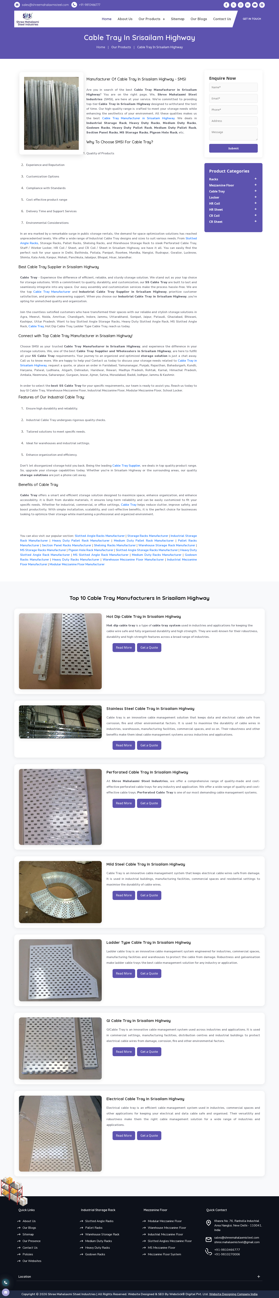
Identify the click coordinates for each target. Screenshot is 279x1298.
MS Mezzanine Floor (161, 1248)
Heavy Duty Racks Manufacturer (75, 560)
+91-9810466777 (227, 1250)
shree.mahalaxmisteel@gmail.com (237, 1242)
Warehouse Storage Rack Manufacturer (166, 545)
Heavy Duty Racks (97, 1248)
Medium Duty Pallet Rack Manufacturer (143, 541)
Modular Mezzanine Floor (165, 1221)
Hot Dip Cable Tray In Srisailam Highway (143, 616)
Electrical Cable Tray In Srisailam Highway (145, 1098)
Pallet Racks (93, 1228)
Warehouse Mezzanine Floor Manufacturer (132, 560)
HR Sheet (216, 209)
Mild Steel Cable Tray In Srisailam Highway (145, 864)
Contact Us (222, 19)
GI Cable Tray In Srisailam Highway (138, 1020)
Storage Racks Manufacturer (147, 536)
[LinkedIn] (248, 5)
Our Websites (32, 1261)
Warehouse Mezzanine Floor (167, 1228)
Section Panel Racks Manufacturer (66, 545)
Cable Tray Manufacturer (51, 292)
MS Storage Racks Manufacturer (43, 550)
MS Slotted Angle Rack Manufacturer (100, 555)
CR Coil (214, 216)
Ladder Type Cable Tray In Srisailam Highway (148, 942)
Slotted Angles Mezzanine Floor (170, 1241)
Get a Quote (149, 647)
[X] (233, 5)
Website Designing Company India (233, 1294)
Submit (233, 148)
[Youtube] (255, 5)
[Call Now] (5, 1279)
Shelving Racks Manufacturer (114, 545)
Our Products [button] (150, 19)
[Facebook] (226, 5)
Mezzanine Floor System (164, 1254)
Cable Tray (36, 326)
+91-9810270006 (227, 1254)
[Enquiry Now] (5, 1292)
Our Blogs (199, 19)
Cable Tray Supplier (126, 466)
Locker (214, 197)
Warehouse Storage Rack (102, 1234)
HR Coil (214, 203)
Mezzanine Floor (221, 185)
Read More (124, 647)
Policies (28, 1254)
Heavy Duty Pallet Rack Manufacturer (80, 541)
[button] (252, 19)
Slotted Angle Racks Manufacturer (99, 536)
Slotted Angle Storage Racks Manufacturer (146, 550)
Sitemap (177, 19)
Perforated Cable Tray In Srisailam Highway (147, 772)
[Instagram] (241, 5)
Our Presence (32, 1241)
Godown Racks (95, 1254)
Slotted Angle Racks (99, 1221)
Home (107, 19)
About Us (125, 19)
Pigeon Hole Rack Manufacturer (90, 550)
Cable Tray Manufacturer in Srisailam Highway (138, 118)
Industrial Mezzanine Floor (165, 1234)
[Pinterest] (262, 5)
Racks (213, 179)
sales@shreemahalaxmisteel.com (236, 1238)
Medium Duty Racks (98, 1241)
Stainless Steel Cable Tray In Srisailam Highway (150, 708)
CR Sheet (215, 222)
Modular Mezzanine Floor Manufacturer (77, 564)
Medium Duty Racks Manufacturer (156, 555)
